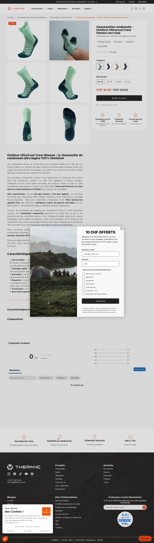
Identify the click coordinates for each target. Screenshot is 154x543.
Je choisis (27, 531)
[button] (5, 539)
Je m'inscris (100, 301)
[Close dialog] (121, 228)
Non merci (11, 531)
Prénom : (85, 259)
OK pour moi (44, 531)
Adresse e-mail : (88, 250)
